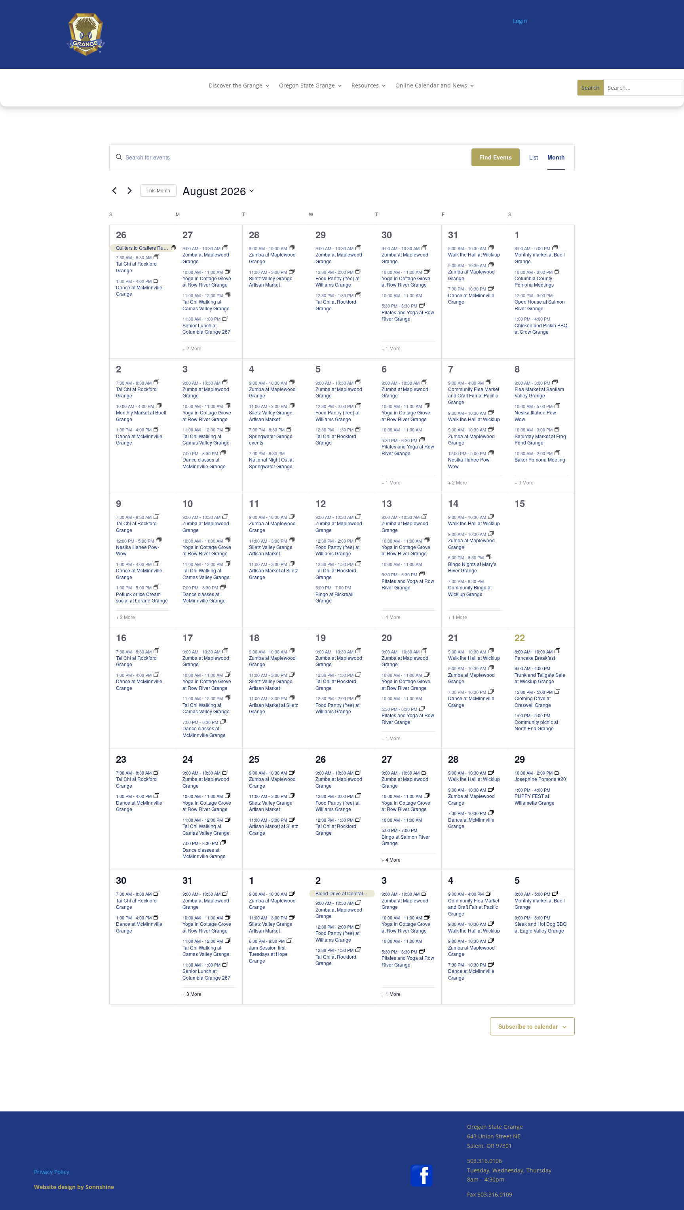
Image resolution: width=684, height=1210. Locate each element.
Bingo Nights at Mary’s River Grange (472, 567)
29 (320, 234)
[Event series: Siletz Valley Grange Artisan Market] (291, 271)
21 (453, 637)
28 (254, 234)
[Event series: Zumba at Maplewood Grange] (225, 248)
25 (254, 759)
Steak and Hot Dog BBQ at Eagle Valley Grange (540, 927)
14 (453, 503)
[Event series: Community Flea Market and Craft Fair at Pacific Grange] (488, 382)
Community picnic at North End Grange (536, 725)
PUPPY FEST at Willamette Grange (535, 799)
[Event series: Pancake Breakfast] (557, 651)
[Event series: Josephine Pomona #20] (557, 772)
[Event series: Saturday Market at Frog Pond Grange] (557, 429)
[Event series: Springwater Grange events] (289, 429)
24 (187, 759)
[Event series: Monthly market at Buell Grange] (555, 248)
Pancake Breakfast (535, 657)
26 (121, 234)
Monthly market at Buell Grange (540, 257)
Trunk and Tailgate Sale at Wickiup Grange (540, 678)
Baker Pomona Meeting (540, 459)
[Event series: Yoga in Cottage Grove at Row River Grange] (227, 271)
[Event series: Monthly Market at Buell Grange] (159, 406)
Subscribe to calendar (528, 1026)
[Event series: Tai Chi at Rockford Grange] (156, 257)
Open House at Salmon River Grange (540, 305)
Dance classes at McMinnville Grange (204, 462)
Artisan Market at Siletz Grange (273, 573)
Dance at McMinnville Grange (139, 290)
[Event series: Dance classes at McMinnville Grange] (223, 453)
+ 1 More (391, 348)
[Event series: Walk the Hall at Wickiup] (491, 248)
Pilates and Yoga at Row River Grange (408, 315)
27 (187, 234)
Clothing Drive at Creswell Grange (533, 701)
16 (121, 637)
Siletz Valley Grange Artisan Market (271, 281)
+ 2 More (191, 348)
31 (453, 234)
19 (320, 637)
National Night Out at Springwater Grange (271, 462)
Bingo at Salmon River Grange (406, 840)
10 (187, 503)
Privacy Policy (51, 1172)
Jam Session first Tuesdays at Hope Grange (268, 954)
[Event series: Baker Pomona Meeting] (557, 453)
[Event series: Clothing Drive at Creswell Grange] (557, 692)
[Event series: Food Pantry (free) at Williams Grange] (358, 271)
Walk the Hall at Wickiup (474, 254)
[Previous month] (114, 191)
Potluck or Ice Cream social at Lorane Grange (142, 597)
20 (387, 637)
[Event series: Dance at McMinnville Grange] (156, 280)
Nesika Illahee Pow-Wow (469, 462)
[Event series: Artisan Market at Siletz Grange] (291, 564)
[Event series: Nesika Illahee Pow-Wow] (491, 453)
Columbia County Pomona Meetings (534, 281)
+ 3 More (524, 482)
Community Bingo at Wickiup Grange (470, 590)
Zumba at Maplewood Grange (205, 257)
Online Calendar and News (431, 86)
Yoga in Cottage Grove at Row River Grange (206, 281)
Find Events (495, 157)
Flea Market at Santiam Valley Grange (539, 392)
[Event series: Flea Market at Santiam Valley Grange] (555, 382)
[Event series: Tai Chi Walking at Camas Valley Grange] (227, 295)
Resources (365, 86)
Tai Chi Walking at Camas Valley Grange (206, 305)
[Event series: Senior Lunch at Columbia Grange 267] (225, 318)
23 (121, 759)
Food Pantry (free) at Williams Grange (337, 281)
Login (520, 21)
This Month (158, 190)
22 (520, 637)
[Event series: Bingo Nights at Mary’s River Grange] (488, 557)
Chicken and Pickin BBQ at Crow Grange (541, 328)
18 (254, 637)
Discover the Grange (235, 86)
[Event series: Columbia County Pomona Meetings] (557, 271)
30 (387, 234)
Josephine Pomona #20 (540, 778)
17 (187, 637)
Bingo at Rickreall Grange (334, 597)
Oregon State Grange (307, 86)
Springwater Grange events (271, 439)
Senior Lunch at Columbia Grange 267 (206, 328)
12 (320, 503)
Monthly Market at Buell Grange (141, 415)
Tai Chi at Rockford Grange (136, 267)
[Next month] (129, 191)
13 (387, 503)
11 (254, 503)
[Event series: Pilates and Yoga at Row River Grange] (422, 305)
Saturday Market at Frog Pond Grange (540, 439)
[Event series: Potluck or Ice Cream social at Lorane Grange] (156, 587)
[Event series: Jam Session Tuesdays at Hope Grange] (289, 941)
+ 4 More (391, 617)
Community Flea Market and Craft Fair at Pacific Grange (473, 395)
